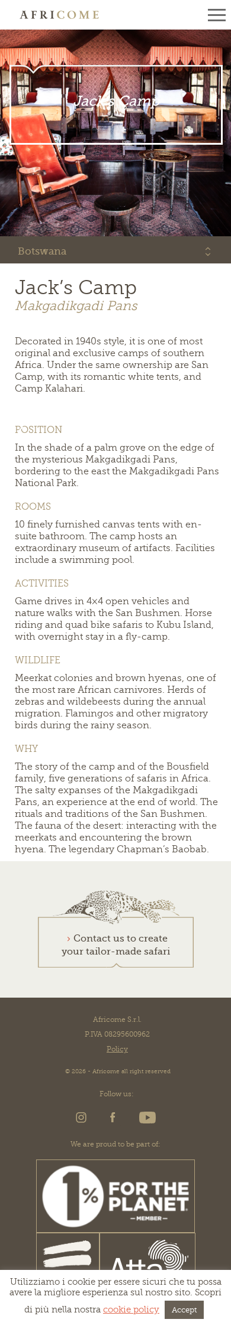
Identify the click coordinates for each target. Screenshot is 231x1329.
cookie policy (131, 1310)
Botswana (42, 251)
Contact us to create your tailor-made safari (116, 945)
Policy (117, 1049)
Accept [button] (184, 1309)
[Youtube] (146, 1121)
